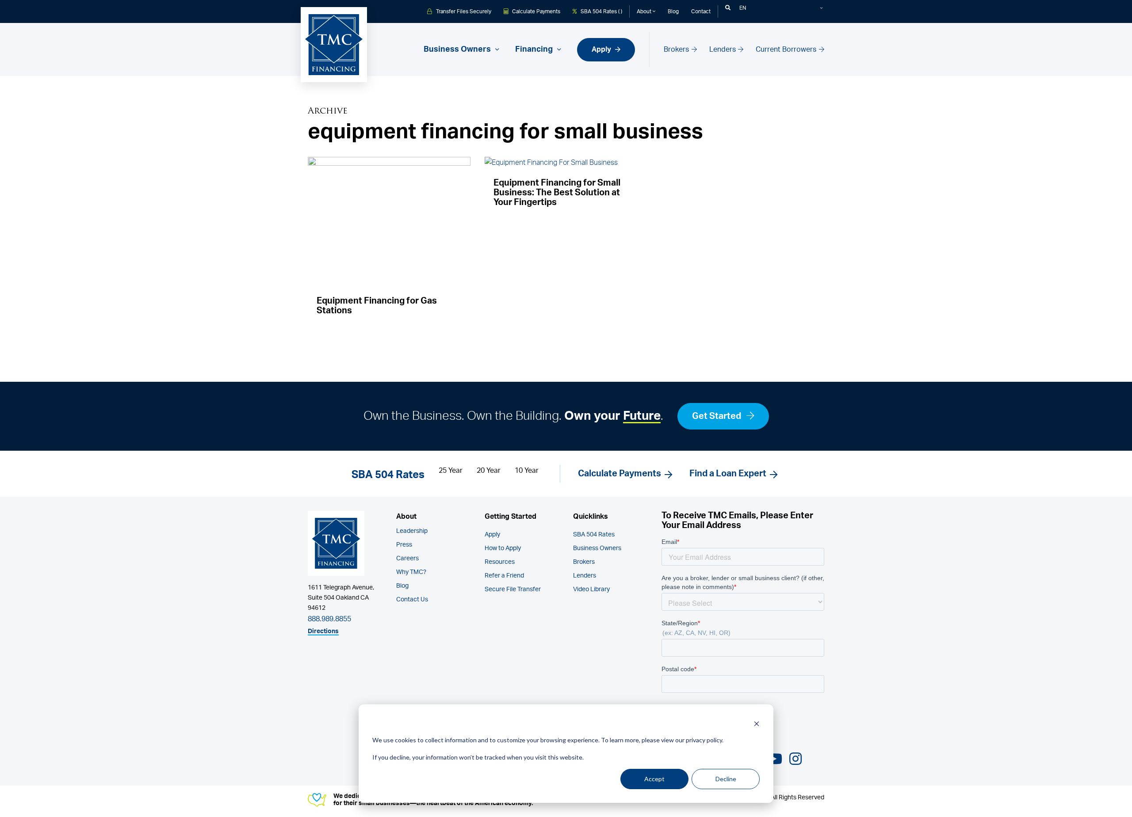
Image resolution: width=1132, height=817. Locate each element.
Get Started (717, 416)
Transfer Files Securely (463, 11)
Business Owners (597, 548)
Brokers (677, 49)
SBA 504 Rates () (600, 11)
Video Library (591, 589)
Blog (673, 11)
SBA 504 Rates (594, 535)
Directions (323, 631)
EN (742, 8)
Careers (407, 558)
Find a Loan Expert (727, 473)
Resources (500, 562)
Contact (701, 11)
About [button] (645, 11)
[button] (727, 8)
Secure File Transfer (513, 589)
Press (404, 545)
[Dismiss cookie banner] (756, 723)
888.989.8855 (329, 619)
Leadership (412, 531)
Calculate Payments (535, 11)
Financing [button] (535, 49)
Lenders (723, 49)
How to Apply (503, 548)
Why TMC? (411, 572)
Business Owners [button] (458, 49)
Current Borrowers (787, 49)
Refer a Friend (504, 576)
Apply (602, 49)
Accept (654, 779)
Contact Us (412, 600)
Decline (725, 779)
